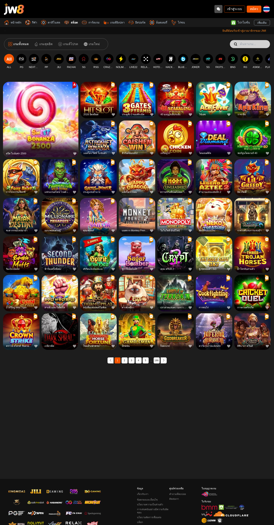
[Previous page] (111, 360)
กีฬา (34, 22)
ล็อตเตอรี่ (161, 22)
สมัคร (254, 9)
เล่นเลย (41, 120)
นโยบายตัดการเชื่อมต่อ (149, 517)
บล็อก (140, 522)
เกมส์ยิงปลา (117, 22)
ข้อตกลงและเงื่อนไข (147, 499)
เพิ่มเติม (262, 22)
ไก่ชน (181, 22)
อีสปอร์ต (140, 22)
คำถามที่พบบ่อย (177, 494)
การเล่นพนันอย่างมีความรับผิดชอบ (152, 511)
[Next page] (164, 360)
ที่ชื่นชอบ (40, 111)
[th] (266, 9)
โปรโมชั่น (243, 22)
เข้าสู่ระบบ (234, 9)
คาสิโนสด (54, 22)
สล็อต (74, 22)
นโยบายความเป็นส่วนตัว (150, 504)
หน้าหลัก (16, 22)
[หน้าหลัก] (14, 9)
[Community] (218, 9)
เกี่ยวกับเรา (142, 494)
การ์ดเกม (93, 22)
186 (156, 360)
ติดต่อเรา (174, 499)
